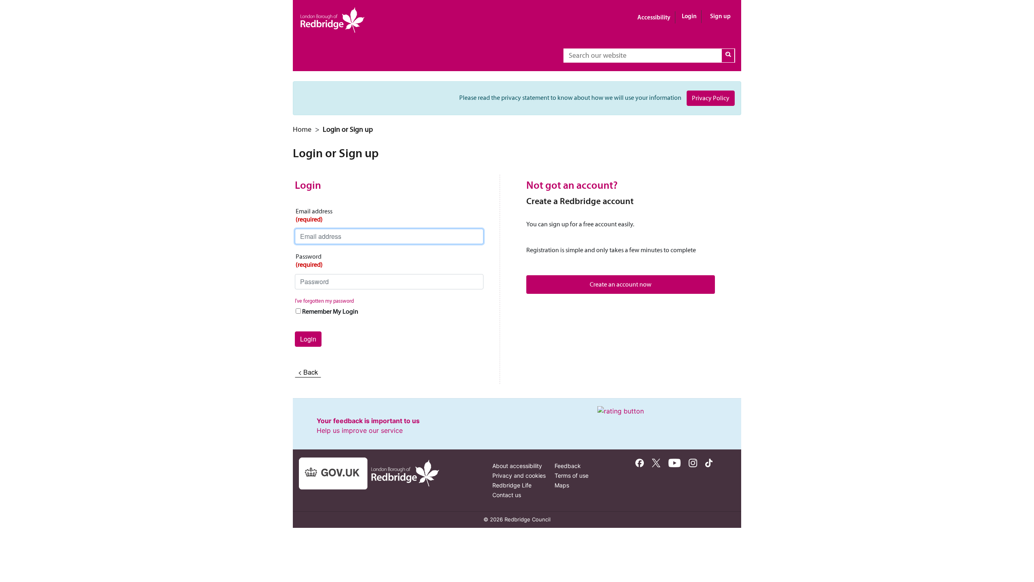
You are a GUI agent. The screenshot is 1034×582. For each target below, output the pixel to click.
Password (309, 260)
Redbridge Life (512, 485)
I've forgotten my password (324, 301)
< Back (308, 372)
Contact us (506, 494)
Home (302, 129)
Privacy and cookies (519, 475)
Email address (314, 215)
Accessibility (653, 17)
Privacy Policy (710, 98)
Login (689, 16)
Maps (562, 485)
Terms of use (571, 475)
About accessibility (517, 465)
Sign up (720, 16)
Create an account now (621, 284)
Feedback (568, 465)
